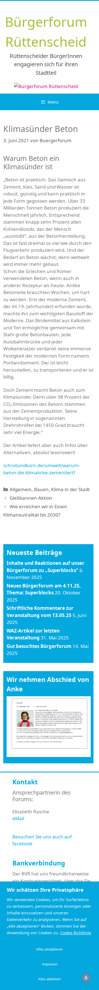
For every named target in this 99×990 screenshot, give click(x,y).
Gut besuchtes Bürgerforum (39, 646)
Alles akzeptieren (49, 949)
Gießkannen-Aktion (31, 498)
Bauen (41, 489)
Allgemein (21, 489)
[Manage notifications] (86, 977)
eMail (18, 818)
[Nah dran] (93, 886)
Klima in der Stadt (70, 489)
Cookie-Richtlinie (75, 932)
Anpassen (49, 964)
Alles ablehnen (49, 979)
